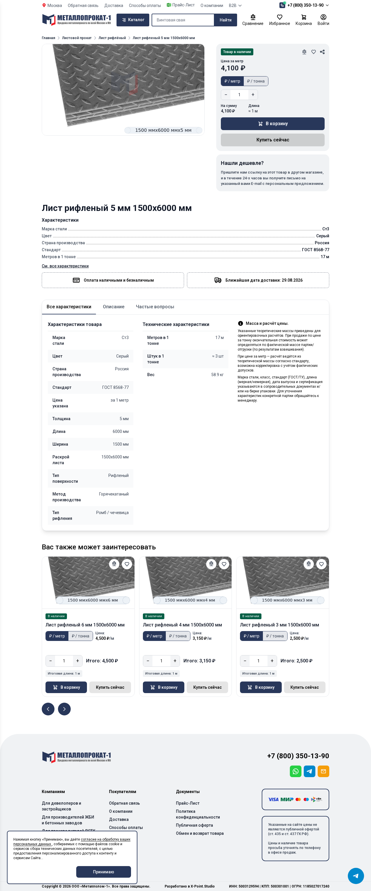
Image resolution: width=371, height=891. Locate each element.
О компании (212, 5)
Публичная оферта (194, 825)
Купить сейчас (273, 140)
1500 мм (121, 444)
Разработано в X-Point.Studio (190, 886)
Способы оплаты (145, 5)
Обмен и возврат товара (200, 833)
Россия (122, 369)
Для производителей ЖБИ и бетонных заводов (68, 820)
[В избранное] (127, 564)
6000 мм (121, 431)
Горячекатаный (114, 494)
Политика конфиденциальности (198, 814)
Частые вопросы (155, 306)
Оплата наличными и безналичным (119, 280)
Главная (48, 38)
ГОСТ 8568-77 (115, 387)
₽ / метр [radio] (232, 81)
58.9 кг (217, 374)
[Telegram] (309, 771)
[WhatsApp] (295, 771)
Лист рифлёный (112, 38)
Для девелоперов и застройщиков (61, 806)
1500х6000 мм (115, 457)
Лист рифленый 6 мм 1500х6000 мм (85, 625)
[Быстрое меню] (356, 876)
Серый (122, 356)
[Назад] (48, 709)
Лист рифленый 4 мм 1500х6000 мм (182, 625)
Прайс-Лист (187, 803)
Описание (113, 306)
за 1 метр (120, 400)
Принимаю (103, 872)
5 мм (124, 418)
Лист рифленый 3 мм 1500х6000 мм (279, 625)
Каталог (136, 19)
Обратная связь (83, 5)
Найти (226, 20)
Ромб (103, 512)
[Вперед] (64, 709)
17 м (219, 337)
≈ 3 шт (218, 356)
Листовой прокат (77, 38)
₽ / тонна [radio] (256, 81)
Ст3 (125, 337)
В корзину (277, 123)
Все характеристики (69, 306)
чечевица (119, 512)
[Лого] (76, 20)
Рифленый (118, 475)
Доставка (113, 5)
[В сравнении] (114, 564)
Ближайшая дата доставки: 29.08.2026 (264, 280)
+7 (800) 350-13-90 (305, 5)
